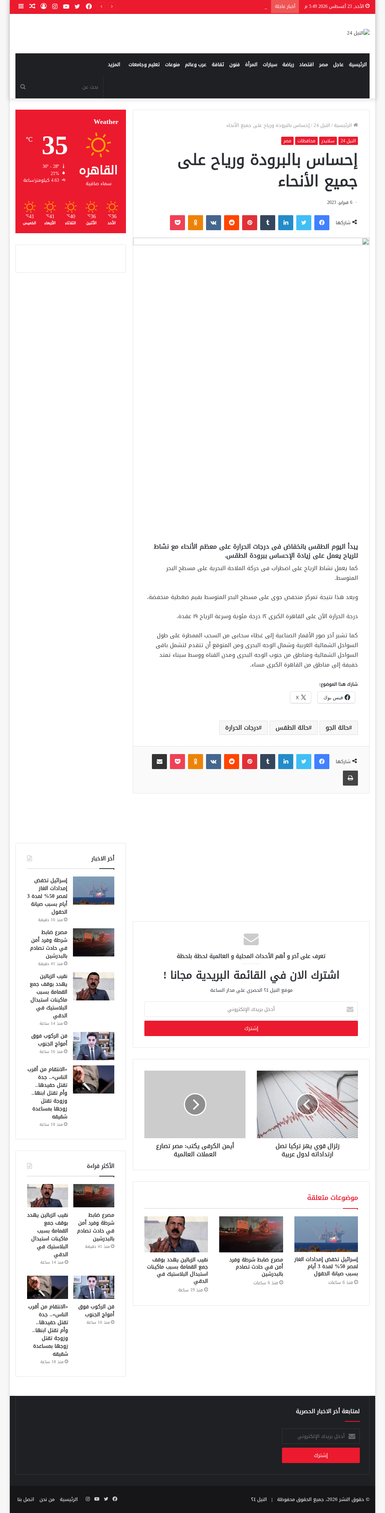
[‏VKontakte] (213, 222)
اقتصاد (306, 64)
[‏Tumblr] (267, 222)
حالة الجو (337, 727)
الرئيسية (358, 64)
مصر (323, 64)
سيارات (270, 64)
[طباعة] (350, 778)
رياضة (288, 64)
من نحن (47, 1499)
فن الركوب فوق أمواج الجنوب (49, 1040)
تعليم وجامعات (144, 64)
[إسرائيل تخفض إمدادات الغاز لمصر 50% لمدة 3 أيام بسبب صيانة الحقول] (326, 1234)
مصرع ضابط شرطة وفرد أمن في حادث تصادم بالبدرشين (256, 1267)
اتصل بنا (25, 1499)
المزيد (114, 64)
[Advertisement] (251, 478)
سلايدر (328, 141)
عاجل (338, 64)
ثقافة (218, 64)
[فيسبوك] (321, 222)
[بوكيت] (177, 222)
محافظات (306, 141)
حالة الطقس (292, 727)
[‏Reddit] (231, 222)
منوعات (172, 64)
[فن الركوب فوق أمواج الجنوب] (93, 1046)
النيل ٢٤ (259, 1499)
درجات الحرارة (242, 727)
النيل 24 (322, 125)
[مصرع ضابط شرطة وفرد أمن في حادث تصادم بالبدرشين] (251, 1234)
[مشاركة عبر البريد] (159, 761)
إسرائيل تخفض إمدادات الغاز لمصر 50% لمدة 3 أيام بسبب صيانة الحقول (326, 1266)
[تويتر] (303, 222)
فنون (234, 64)
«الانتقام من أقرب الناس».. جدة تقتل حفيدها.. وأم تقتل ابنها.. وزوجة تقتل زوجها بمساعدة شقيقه (47, 1093)
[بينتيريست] (249, 222)
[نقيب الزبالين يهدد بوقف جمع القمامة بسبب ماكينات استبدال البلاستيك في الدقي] (176, 1234)
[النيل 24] (358, 33)
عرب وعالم (195, 64)
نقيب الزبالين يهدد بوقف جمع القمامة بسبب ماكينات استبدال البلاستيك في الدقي (177, 1270)
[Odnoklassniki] (195, 222)
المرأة (251, 64)
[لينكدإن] (285, 222)
